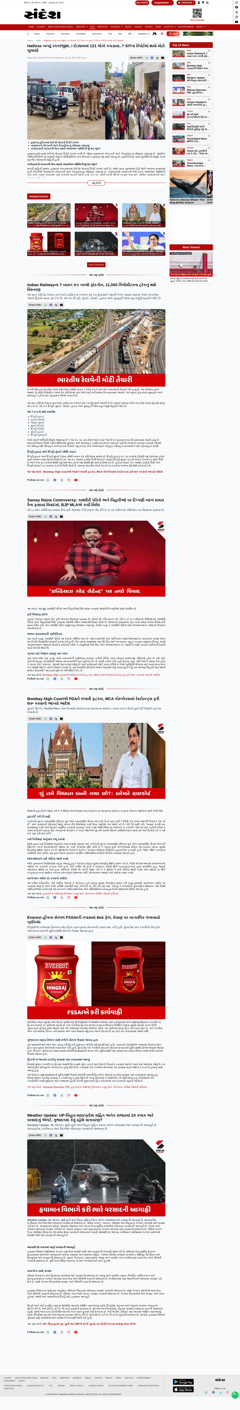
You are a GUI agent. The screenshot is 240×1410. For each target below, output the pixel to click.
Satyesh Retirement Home (120, 1386)
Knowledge (81, 34)
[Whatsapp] (236, 2)
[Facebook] (236, 7)
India (92, 27)
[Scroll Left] (28, 34)
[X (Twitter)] (157, 57)
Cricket (138, 27)
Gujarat (41, 27)
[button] (199, 2)
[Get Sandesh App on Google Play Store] (183, 1382)
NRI (129, 34)
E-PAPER (144, 3)
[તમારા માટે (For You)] (162, 34)
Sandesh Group (96, 1386)
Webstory (103, 27)
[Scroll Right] (149, 34)
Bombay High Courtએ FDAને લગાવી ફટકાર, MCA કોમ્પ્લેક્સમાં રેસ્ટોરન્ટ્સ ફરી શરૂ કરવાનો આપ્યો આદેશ (101, 674)
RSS (50, 1386)
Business (115, 27)
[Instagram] (236, 17)
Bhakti (200, 27)
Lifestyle (169, 27)
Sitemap (61, 1386)
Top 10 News (180, 45)
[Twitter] (236, 12)
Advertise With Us (35, 1386)
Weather (80, 27)
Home (31, 27)
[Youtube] (236, 22)
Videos (37, 34)
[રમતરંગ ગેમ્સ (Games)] (155, 34)
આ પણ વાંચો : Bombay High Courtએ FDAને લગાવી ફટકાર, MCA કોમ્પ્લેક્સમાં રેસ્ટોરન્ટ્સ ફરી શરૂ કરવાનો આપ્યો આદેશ (95, 471)
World (128, 27)
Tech (110, 34)
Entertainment (186, 27)
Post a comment (96, 265)
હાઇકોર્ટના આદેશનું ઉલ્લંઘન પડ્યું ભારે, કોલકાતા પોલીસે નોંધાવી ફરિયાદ (80, 893)
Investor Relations (13, 1386)
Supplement (161, 2)
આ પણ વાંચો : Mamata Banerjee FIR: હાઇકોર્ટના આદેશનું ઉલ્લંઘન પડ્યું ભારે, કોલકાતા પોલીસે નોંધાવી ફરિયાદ (87, 1087)
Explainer (50, 34)
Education (65, 34)
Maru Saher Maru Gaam (60, 27)
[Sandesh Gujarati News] (45, 13)
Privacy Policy (77, 1386)
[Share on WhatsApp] (235, 1395)
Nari (120, 34)
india (38, 40)
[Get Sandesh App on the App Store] (183, 1389)
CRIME (158, 27)
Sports (148, 27)
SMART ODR (9, 1389)
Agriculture (97, 34)
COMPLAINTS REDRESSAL (148, 1386)
